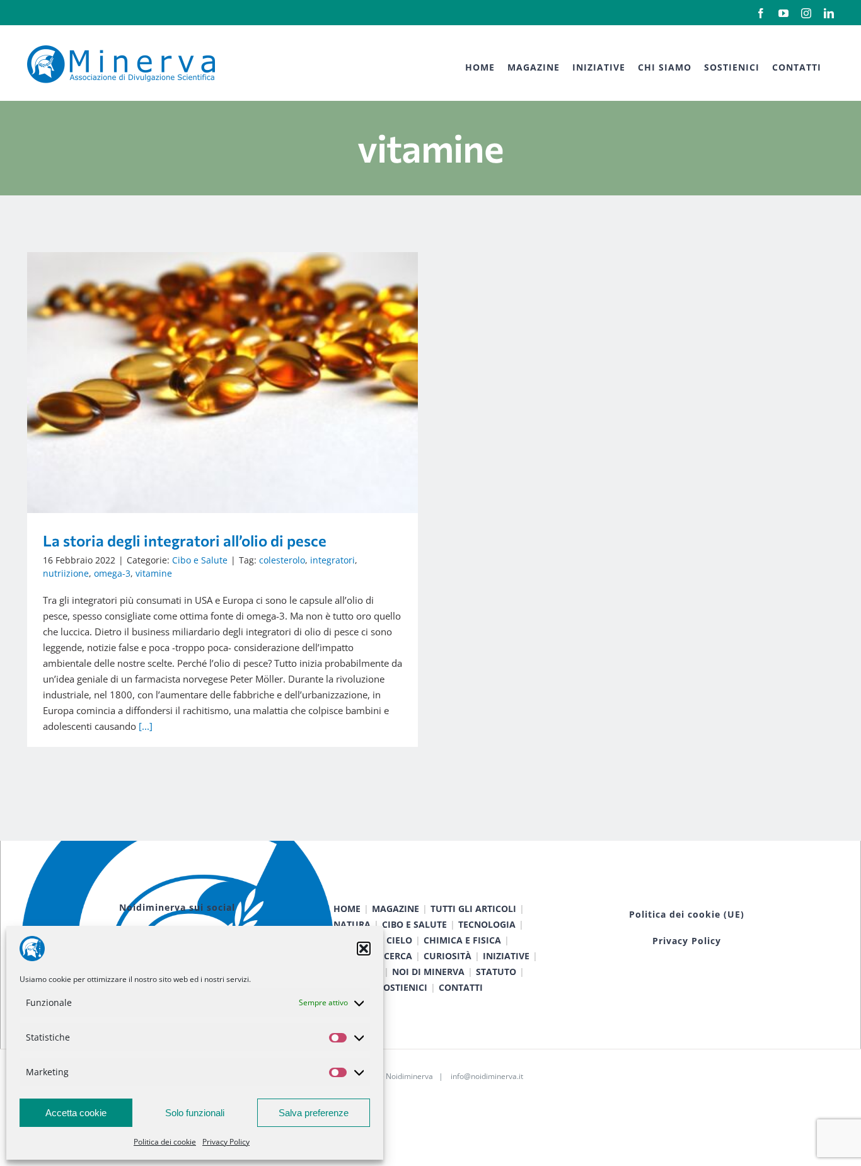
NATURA (352, 924)
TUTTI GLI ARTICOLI (473, 909)
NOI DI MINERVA (428, 972)
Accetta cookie (76, 1112)
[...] (146, 726)
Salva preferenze (314, 1112)
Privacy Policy (226, 1141)
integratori (332, 560)
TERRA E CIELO (380, 940)
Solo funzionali (194, 1112)
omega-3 (112, 573)
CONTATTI (461, 987)
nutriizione (66, 573)
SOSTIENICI (402, 987)
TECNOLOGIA (487, 924)
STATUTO (496, 972)
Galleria (241, 382)
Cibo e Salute (200, 560)
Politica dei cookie (165, 1141)
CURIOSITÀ (447, 956)
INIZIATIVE (506, 956)
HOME (347, 909)
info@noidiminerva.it (487, 1076)
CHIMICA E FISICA (462, 940)
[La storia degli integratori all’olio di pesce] (222, 382)
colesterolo (282, 560)
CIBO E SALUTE (414, 924)
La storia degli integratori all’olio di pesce (204, 382)
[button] (363, 948)
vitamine (154, 573)
